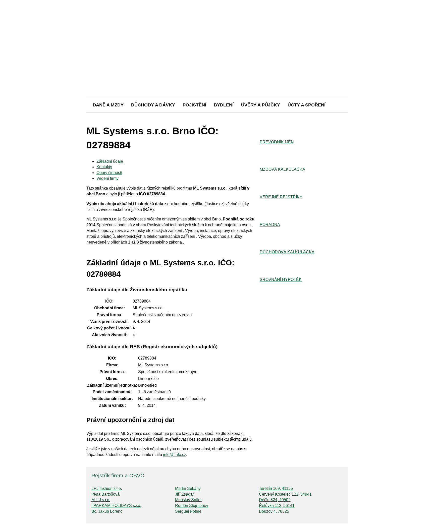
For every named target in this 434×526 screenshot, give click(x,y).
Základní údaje (109, 161)
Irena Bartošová (105, 494)
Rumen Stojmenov (191, 505)
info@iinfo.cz (174, 454)
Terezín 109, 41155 (276, 488)
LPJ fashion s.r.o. (106, 488)
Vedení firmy (107, 178)
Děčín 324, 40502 (275, 500)
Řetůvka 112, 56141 (277, 505)
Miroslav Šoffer (188, 500)
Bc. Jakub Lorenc (106, 511)
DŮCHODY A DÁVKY (153, 104)
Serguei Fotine (188, 511)
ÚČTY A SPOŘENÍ (306, 104)
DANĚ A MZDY (108, 104)
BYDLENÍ (224, 104)
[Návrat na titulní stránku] (217, 80)
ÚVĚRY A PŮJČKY (260, 104)
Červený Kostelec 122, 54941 (285, 494)
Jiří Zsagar (184, 494)
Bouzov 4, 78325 (274, 511)
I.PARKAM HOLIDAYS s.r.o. (116, 505)
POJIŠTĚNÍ (194, 104)
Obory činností (109, 172)
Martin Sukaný (188, 488)
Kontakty (104, 167)
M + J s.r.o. (100, 500)
